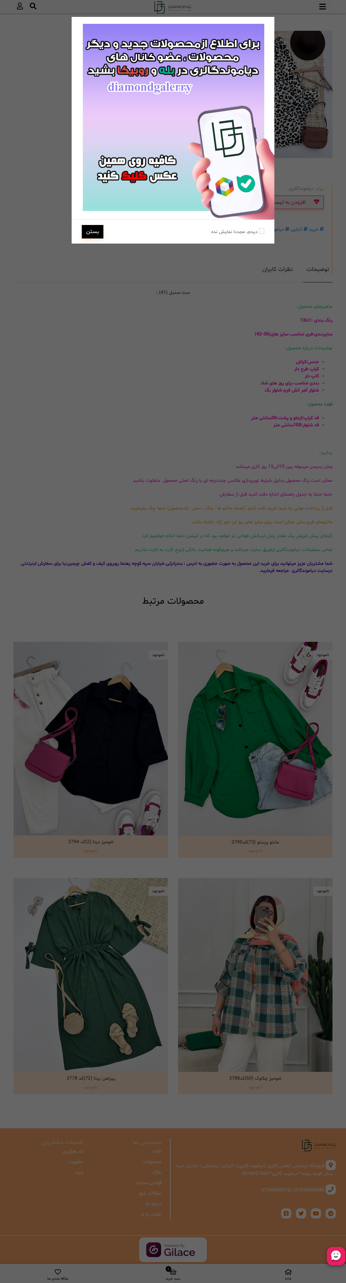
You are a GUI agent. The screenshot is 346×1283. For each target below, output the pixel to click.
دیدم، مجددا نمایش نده (235, 232)
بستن (92, 231)
